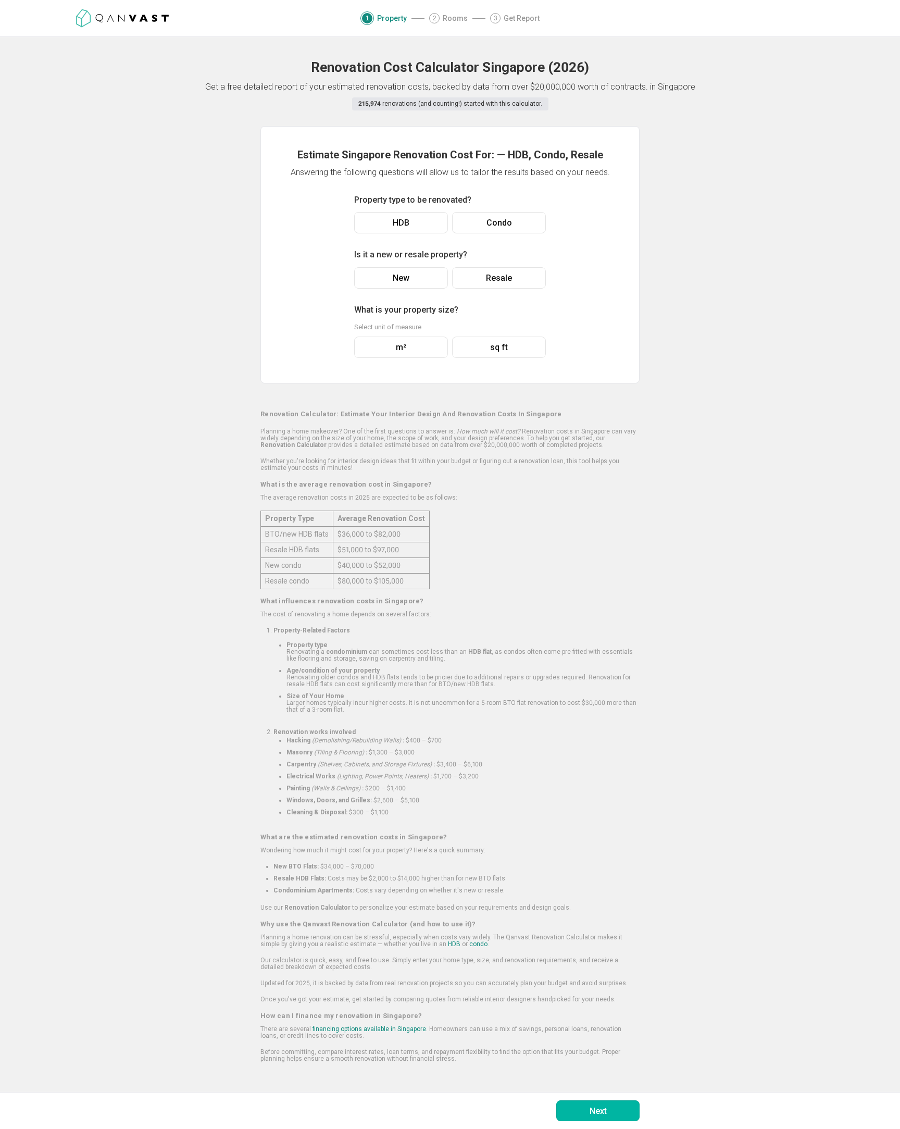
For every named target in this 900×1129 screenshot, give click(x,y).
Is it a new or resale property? (410, 254)
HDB (401, 223)
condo (478, 944)
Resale (499, 278)
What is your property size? (406, 310)
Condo (499, 223)
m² (401, 347)
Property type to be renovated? (412, 200)
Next (598, 1111)
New (401, 278)
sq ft (499, 347)
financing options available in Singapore (369, 1029)
